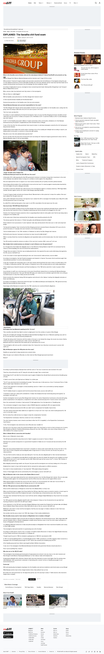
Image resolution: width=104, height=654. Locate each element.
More (75, 3)
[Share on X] (89, 651)
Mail (35, 3)
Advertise (14, 651)
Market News (56, 634)
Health (67, 630)
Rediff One (30, 632)
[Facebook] (92, 651)
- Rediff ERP (30, 641)
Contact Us (51, 651)
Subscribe (32, 579)
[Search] (96, 3)
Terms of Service (31, 651)
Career (67, 634)
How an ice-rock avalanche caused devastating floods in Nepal (87, 128)
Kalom (87, 154)
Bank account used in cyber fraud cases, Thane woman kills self (87, 124)
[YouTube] (97, 651)
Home (30, 3)
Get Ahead (43, 639)
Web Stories (78, 196)
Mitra (77, 160)
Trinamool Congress (87, 160)
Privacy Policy (22, 651)
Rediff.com (63, 651)
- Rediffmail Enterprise (33, 634)
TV (70, 3)
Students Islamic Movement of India (85, 166)
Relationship (68, 635)
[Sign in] (99, 3)
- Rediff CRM (30, 639)
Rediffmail (30, 630)
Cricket (42, 637)
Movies (42, 634)
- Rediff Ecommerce (32, 635)
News (40, 3)
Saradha (39, 587)
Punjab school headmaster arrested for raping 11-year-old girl (87, 131)
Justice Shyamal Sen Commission (85, 163)
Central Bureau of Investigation (13, 587)
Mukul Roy (94, 154)
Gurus (65, 3)
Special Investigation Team (83, 157)
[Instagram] (94, 651)
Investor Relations (42, 651)
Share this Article (10, 40)
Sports (42, 635)
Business (43, 632)
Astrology (43, 643)
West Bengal (59, 587)
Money (48, 3)
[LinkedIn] (100, 651)
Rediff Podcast (44, 645)
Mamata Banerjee (48, 587)
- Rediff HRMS (31, 637)
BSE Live (55, 630)
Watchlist (55, 635)
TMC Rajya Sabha (29, 587)
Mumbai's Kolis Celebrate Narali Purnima (85, 118)
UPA (94, 157)
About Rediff (5, 651)
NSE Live (55, 632)
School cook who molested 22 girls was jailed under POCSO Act (87, 121)
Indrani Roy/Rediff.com (9, 37)
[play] (87, 202)
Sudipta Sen (79, 154)
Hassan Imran (79, 169)
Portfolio (55, 637)
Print (40, 578)
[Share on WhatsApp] (86, 651)
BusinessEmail (58, 3)
